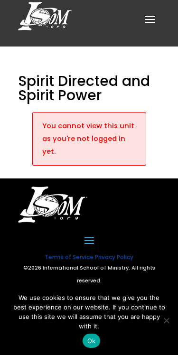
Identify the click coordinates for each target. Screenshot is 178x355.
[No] (166, 320)
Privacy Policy (114, 257)
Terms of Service (69, 257)
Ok (91, 341)
